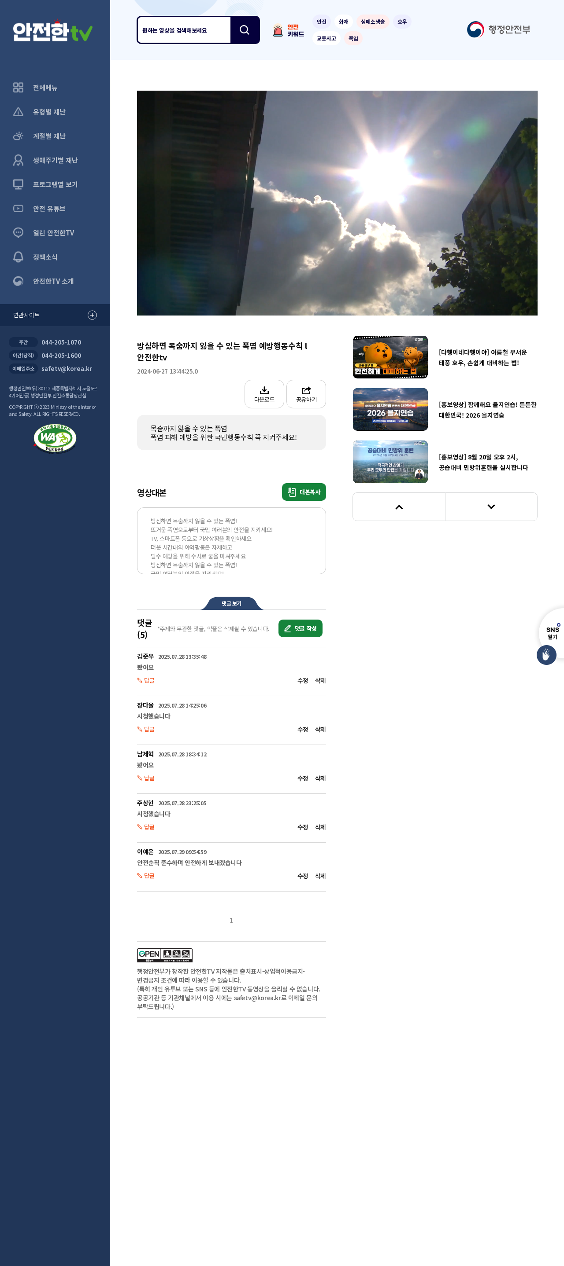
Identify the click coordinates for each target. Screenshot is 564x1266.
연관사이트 (26, 315)
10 (238, 203)
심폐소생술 (373, 21)
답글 (149, 680)
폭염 (353, 38)
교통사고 (326, 38)
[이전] (398, 506)
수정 (302, 680)
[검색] (244, 30)
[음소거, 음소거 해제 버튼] (212, 295)
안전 (322, 21)
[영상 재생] (337, 203)
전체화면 (520, 295)
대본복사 (309, 492)
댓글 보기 (231, 603)
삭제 (320, 680)
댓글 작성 (305, 628)
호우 (402, 21)
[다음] (491, 506)
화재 (344, 21)
